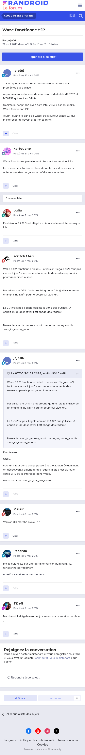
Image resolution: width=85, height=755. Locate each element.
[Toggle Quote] (9, 373)
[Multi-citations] (6, 133)
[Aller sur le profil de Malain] (7, 512)
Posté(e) (26, 75)
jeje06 (12, 40)
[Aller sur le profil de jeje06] (7, 73)
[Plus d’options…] (78, 73)
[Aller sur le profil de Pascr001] (7, 553)
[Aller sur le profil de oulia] (7, 213)
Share (21, 698)
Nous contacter (68, 740)
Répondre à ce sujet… (25, 677)
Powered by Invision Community (42, 749)
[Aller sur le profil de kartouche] (7, 151)
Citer (15, 133)
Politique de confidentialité (37, 740)
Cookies (42, 744)
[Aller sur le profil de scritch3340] (7, 259)
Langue (9, 740)
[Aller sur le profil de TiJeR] (7, 606)
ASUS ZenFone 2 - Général (42, 44)
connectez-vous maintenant (52, 657)
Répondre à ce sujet (43, 56)
